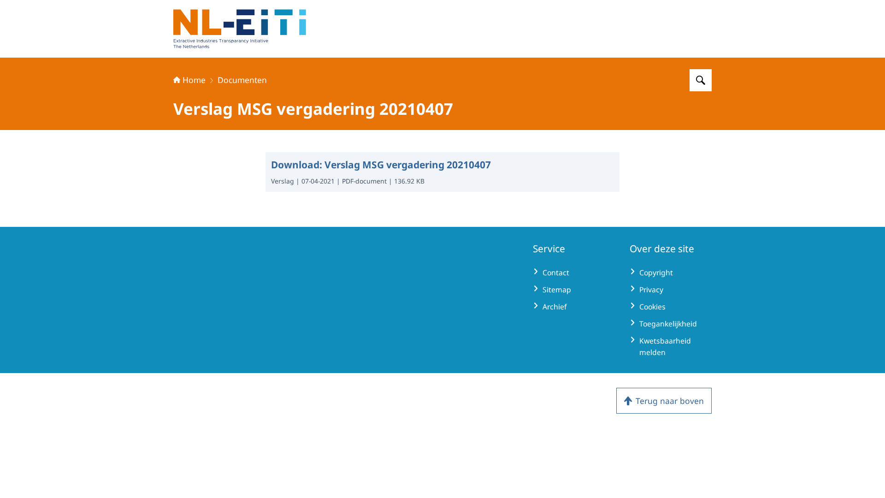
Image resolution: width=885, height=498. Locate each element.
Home (194, 79)
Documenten (242, 79)
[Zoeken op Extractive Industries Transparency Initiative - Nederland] (701, 80)
